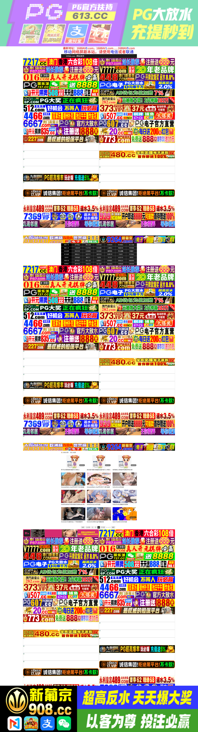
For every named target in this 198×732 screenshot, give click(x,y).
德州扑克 (99, 254)
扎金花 (121, 254)
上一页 (88, 527)
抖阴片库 (66, 260)
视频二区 (66, 248)
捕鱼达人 (77, 254)
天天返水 (131, 254)
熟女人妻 (88, 260)
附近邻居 (77, 251)
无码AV (66, 257)
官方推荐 (66, 254)
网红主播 (88, 244)
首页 (83, 527)
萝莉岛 (131, 257)
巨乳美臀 (99, 248)
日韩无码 (131, 263)
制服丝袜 (120, 248)
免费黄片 (99, 260)
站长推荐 (66, 251)
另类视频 (131, 248)
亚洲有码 (109, 244)
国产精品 (77, 244)
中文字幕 (88, 248)
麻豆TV (88, 257)
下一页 (103, 527)
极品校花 (109, 263)
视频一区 (66, 244)
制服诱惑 (131, 260)
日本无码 (99, 244)
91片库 (110, 257)
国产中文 (77, 263)
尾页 (113, 527)
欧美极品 (120, 244)
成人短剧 (99, 263)
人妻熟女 (109, 248)
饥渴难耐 (88, 251)
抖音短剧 (77, 257)
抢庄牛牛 (88, 254)
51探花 (99, 257)
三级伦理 (77, 248)
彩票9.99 (109, 254)
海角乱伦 (120, 260)
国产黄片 (77, 260)
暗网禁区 (109, 260)
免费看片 (66, 263)
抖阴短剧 (120, 263)
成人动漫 (131, 244)
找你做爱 (99, 251)
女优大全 (120, 257)
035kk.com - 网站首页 (75, 56)
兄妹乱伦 (88, 263)
